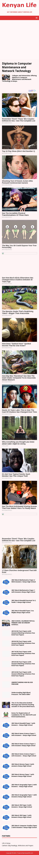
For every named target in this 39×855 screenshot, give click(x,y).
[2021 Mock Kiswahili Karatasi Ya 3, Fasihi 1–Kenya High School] (6, 604)
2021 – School (24, 601)
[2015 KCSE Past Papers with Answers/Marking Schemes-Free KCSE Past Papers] (6, 676)
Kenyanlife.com (28, 853)
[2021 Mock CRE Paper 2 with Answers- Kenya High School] (6, 809)
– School (23, 744)
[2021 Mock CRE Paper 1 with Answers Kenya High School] (6, 819)
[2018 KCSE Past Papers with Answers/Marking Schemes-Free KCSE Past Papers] (6, 645)
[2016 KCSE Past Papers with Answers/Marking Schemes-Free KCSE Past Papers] (6, 666)
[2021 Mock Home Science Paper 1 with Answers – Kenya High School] (6, 758)
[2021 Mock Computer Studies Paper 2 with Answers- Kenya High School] (6, 830)
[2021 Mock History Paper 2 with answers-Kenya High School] (6, 768)
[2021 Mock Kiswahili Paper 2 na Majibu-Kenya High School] (6, 615)
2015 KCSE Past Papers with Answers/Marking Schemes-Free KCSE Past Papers (23, 674)
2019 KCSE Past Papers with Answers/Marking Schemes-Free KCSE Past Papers (23, 633)
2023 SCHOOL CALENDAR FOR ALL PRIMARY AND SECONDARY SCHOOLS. (23, 622)
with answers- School (23, 765)
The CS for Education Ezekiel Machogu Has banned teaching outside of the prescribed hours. (23, 704)
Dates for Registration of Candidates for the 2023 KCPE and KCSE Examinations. (24, 715)
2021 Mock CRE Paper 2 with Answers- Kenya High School (22, 806)
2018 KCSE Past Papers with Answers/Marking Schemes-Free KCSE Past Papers (23, 643)
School (23, 724)
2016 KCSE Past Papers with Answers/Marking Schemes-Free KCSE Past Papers (23, 663)
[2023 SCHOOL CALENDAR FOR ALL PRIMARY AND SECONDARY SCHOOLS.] (6, 625)
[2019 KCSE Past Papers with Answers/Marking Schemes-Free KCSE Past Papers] (6, 635)
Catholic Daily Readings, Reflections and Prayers (17, 845)
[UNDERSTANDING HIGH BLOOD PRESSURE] (6, 686)
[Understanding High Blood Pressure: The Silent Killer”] (6, 697)
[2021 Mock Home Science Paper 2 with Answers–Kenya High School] (6, 748)
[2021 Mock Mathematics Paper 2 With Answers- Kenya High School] (6, 584)
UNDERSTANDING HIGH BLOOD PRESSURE (22, 683)
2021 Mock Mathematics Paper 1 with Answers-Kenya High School (23, 591)
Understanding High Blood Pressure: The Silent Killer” (21, 693)
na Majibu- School (23, 611)
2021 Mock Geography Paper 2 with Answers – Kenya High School (24, 785)
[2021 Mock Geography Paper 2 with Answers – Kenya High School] (6, 789)
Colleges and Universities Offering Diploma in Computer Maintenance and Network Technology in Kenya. (19, 78)
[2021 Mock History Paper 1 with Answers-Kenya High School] (6, 778)
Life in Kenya (6, 843)
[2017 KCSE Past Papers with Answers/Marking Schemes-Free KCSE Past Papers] (6, 656)
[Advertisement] (19, 40)
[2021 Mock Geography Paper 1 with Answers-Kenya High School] (6, 799)
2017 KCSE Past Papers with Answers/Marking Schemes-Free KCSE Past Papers (23, 653)
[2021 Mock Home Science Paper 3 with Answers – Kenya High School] (6, 737)
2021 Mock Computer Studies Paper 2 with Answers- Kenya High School (24, 826)
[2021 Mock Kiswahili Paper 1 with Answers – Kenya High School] (6, 727)
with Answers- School (23, 775)
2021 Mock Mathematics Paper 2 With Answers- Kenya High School (24, 581)
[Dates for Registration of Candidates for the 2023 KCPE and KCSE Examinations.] (6, 717)
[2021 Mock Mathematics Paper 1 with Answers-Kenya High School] (6, 594)
